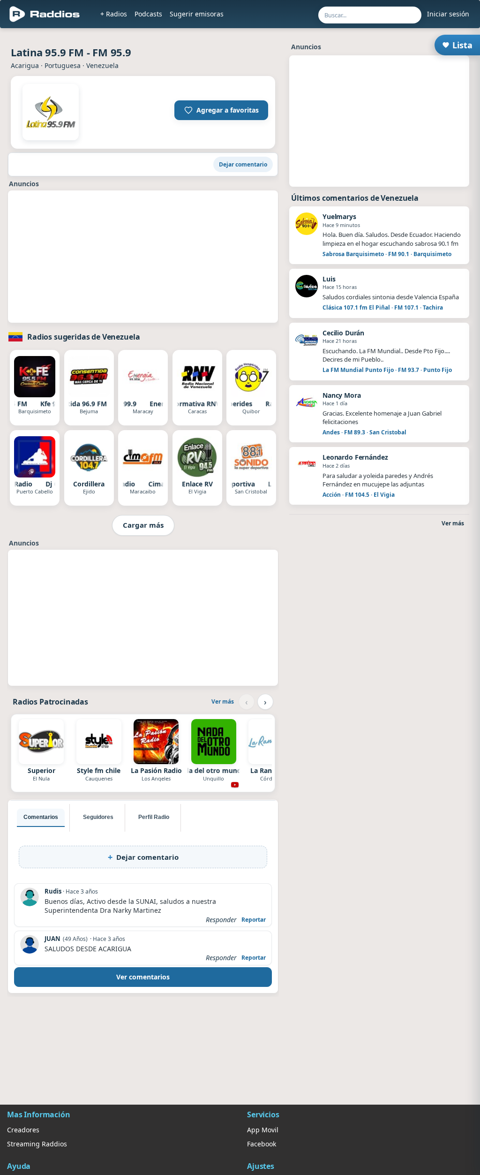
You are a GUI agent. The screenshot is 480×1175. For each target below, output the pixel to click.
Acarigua (25, 65)
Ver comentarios (143, 976)
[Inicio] (44, 14)
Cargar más (143, 525)
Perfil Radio (153, 817)
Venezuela (102, 65)
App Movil (262, 1129)
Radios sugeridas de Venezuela (83, 337)
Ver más (222, 701)
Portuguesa (63, 65)
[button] (221, 110)
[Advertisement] (143, 256)
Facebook (261, 1143)
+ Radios (113, 13)
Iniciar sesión (448, 13)
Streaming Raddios (37, 1143)
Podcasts (148, 13)
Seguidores (98, 817)
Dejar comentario (243, 164)
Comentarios (40, 817)
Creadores (23, 1129)
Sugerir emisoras (197, 13)
